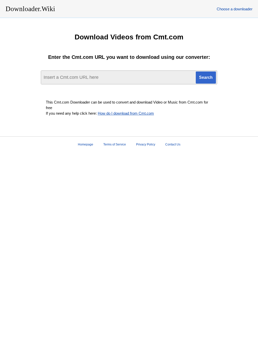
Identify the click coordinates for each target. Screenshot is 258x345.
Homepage (85, 144)
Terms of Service (114, 144)
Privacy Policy (145, 144)
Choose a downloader (234, 9)
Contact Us (172, 144)
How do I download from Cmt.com (126, 113)
